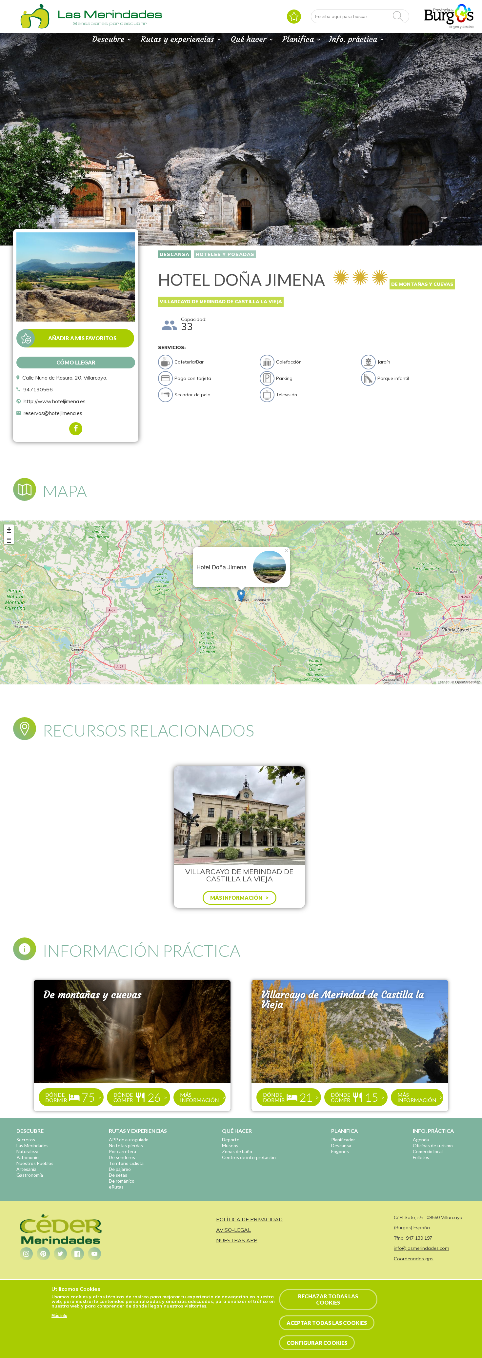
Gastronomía (29, 1175)
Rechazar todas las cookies (328, 1299)
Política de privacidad (249, 1219)
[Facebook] (75, 428)
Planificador (343, 1139)
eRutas (116, 1187)
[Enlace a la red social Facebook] (77, 1253)
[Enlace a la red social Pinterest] (43, 1253)
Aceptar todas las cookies (327, 1323)
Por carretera (122, 1151)
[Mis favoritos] (294, 17)
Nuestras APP (236, 1240)
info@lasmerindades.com (421, 1248)
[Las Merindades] (35, 28)
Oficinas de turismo (433, 1145)
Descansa (175, 254)
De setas (118, 1175)
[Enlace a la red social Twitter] (60, 1253)
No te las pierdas (126, 1145)
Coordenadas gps (413, 1259)
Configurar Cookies (317, 1343)
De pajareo (120, 1169)
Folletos (421, 1157)
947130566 (38, 389)
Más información (199, 1097)
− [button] (9, 539)
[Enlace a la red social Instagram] (26, 1253)
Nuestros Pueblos (34, 1163)
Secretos (25, 1139)
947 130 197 (419, 1238)
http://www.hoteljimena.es (55, 401)
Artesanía (26, 1169)
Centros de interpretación (249, 1157)
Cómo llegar (75, 362)
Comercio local (428, 1151)
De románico (121, 1181)
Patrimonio (27, 1157)
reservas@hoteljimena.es (53, 413)
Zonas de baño (237, 1151)
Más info (59, 1315)
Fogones (340, 1151)
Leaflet (443, 681)
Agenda (421, 1139)
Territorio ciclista (126, 1163)
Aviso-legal (233, 1230)
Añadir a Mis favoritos (82, 338)
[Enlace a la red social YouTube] (94, 1253)
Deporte (230, 1139)
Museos (230, 1145)
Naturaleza (27, 1151)
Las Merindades (32, 1145)
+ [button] (9, 529)
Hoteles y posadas (225, 254)
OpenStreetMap (467, 681)
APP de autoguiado (129, 1139)
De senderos (122, 1157)
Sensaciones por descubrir (110, 23)
